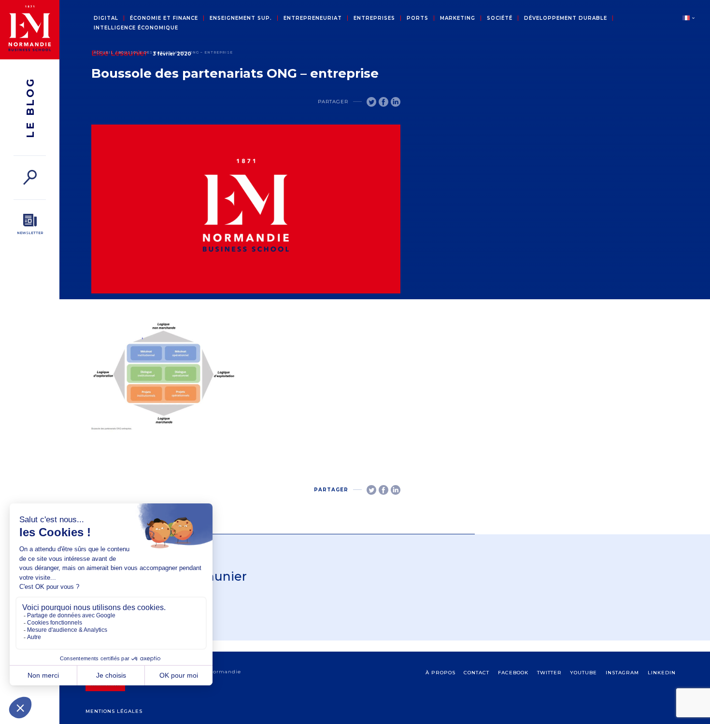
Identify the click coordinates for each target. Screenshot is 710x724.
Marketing (457, 18)
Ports (417, 18)
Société (499, 18)
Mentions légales (113, 711)
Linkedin (662, 672)
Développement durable (565, 18)
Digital (106, 18)
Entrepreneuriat (313, 18)
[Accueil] (29, 29)
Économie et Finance (164, 18)
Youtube (583, 672)
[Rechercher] (29, 177)
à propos (440, 672)
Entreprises (374, 18)
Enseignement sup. (241, 18)
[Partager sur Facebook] (383, 102)
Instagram (622, 672)
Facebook (513, 672)
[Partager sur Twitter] (371, 102)
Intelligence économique (136, 28)
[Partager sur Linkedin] (395, 102)
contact (476, 672)
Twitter (549, 672)
